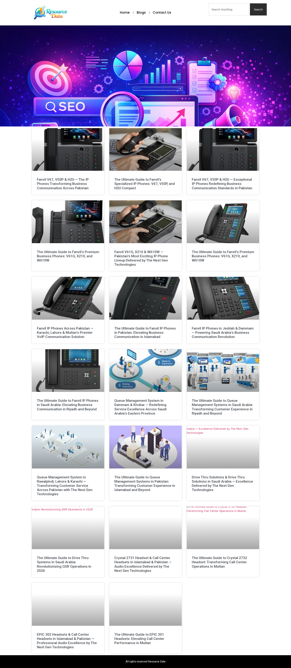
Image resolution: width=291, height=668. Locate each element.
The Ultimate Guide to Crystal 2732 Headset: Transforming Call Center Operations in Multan (219, 562)
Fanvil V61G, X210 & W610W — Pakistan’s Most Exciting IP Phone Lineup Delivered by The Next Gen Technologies (141, 258)
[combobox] (229, 9)
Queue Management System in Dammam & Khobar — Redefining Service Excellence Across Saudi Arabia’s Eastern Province (140, 407)
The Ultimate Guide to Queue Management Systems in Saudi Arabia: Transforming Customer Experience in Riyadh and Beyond (222, 407)
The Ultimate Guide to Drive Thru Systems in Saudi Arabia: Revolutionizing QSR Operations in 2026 (64, 564)
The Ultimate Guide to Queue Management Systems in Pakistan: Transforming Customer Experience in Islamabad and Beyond (144, 483)
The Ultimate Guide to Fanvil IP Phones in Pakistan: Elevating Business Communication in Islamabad (145, 332)
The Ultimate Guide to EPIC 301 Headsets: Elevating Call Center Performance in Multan (139, 638)
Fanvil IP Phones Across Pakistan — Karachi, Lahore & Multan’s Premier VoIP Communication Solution (65, 332)
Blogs (141, 12)
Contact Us (162, 12)
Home (125, 12)
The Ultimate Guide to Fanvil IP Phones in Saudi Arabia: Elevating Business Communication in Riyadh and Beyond (67, 405)
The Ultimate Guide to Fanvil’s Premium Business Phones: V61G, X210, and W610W (68, 256)
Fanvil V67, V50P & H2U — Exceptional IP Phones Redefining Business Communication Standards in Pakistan (222, 183)
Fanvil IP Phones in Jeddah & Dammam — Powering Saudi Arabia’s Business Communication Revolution (223, 332)
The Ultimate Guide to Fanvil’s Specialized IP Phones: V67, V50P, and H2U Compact (144, 183)
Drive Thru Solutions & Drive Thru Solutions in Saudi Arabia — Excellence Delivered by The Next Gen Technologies (222, 483)
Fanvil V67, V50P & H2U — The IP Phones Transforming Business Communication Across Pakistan (63, 183)
